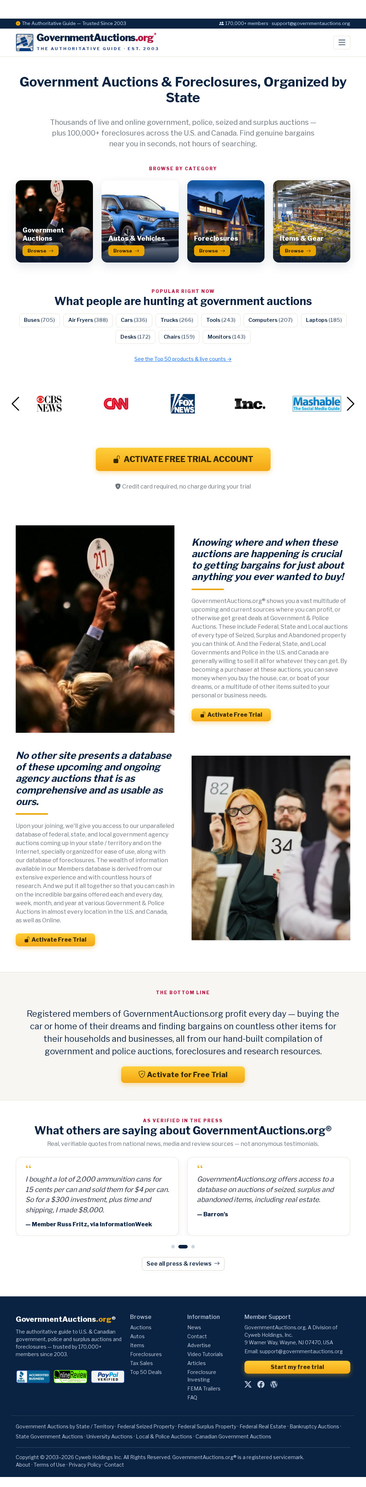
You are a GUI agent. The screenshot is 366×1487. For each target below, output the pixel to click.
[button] (41, 404)
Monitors (227, 337)
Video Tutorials (205, 1354)
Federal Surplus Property (207, 1426)
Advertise (199, 1345)
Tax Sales (141, 1363)
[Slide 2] (180, 1246)
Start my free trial (297, 1367)
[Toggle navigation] (341, 42)
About (23, 1465)
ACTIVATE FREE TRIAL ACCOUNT (188, 459)
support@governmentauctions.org (301, 1351)
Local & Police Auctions (164, 1436)
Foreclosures (146, 1354)
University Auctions (109, 1436)
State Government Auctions (49, 1436)
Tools (221, 320)
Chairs (179, 337)
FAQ (192, 1397)
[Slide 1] (173, 1246)
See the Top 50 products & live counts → (183, 359)
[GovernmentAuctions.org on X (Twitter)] (248, 1384)
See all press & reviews (180, 1263)
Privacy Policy (85, 1465)
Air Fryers (88, 320)
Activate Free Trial (234, 714)
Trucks (176, 320)
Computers (270, 320)
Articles (196, 1363)
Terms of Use (49, 1465)
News (194, 1327)
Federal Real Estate (262, 1426)
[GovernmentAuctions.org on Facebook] (260, 1384)
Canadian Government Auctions (233, 1436)
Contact (197, 1336)
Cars (134, 320)
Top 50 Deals (146, 1372)
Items (137, 1345)
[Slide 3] (190, 1246)
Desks (135, 337)
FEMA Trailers (204, 1388)
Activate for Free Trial (187, 1074)
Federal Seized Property (145, 1426)
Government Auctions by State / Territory (65, 1426)
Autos (137, 1336)
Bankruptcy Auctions (314, 1426)
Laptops (324, 320)
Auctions (141, 1327)
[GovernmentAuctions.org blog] (273, 1384)
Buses (39, 320)
